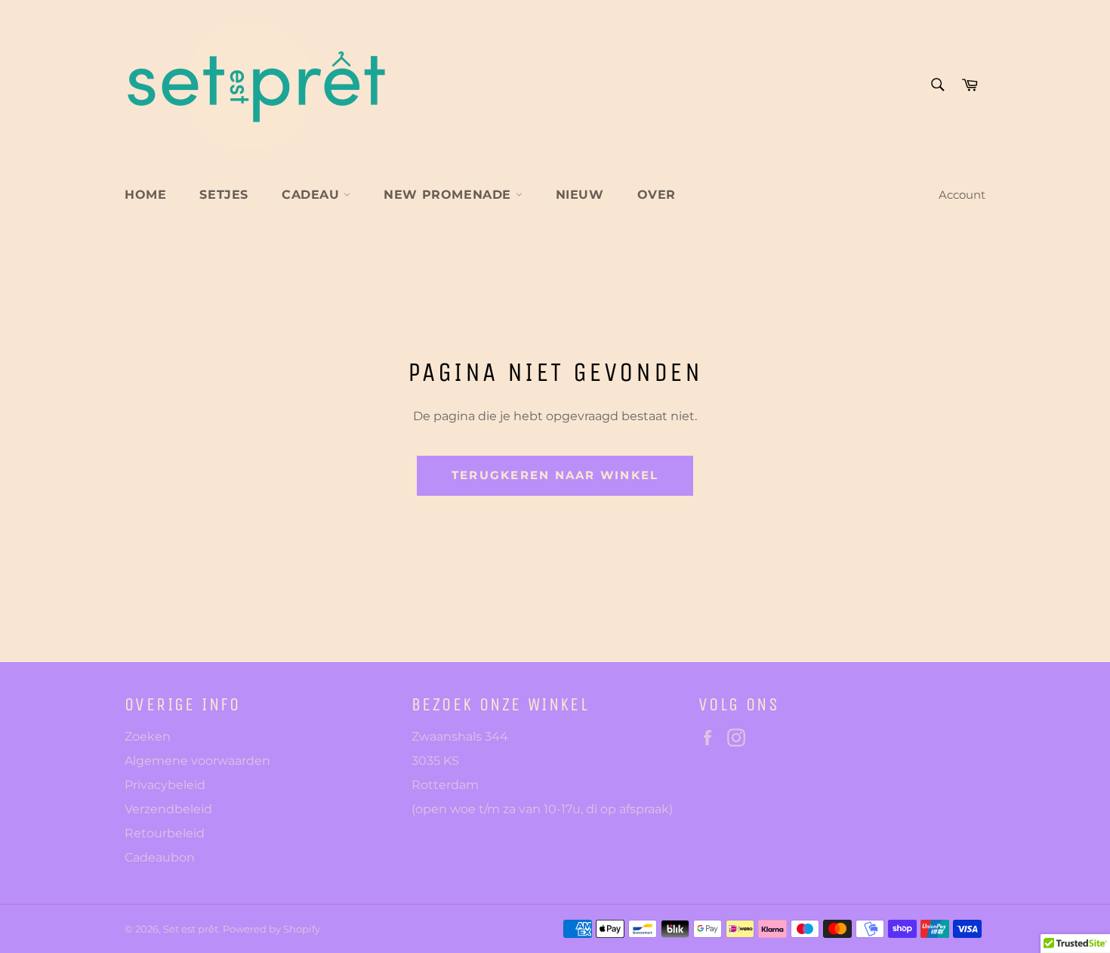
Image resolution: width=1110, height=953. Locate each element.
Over (656, 194)
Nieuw (580, 194)
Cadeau (313, 194)
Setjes (223, 194)
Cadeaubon (160, 857)
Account (962, 194)
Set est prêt (190, 929)
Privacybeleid (165, 785)
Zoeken (148, 736)
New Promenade (449, 194)
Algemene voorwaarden (197, 760)
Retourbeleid (165, 833)
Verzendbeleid (168, 809)
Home (145, 194)
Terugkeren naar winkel (555, 475)
